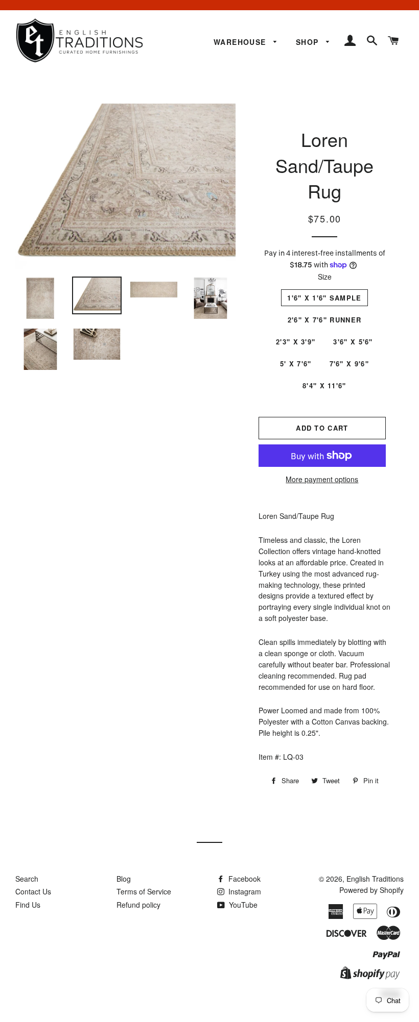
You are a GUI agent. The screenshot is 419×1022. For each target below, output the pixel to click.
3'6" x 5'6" (353, 341)
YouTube (242, 905)
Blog (124, 879)
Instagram (243, 891)
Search (26, 879)
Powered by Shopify (371, 890)
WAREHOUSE (241, 42)
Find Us (27, 905)
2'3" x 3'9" (295, 341)
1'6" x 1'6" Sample (324, 298)
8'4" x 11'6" (324, 385)
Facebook (243, 879)
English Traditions (375, 879)
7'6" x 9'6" (349, 363)
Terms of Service (144, 891)
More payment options (322, 479)
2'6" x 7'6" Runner (324, 320)
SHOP (308, 42)
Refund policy (138, 905)
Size (325, 276)
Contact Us (33, 891)
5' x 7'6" (296, 363)
